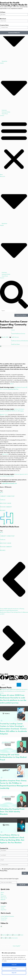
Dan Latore (5, 454)
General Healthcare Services (18, 333)
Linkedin (5, 926)
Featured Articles (6, 112)
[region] (14, 963)
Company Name (4, 25)
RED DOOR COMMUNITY (6, 507)
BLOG (1, 492)
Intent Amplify (16, 946)
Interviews (4, 110)
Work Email (3, 18)
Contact (2, 115)
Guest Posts (5, 113)
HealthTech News (15, 344)
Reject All (14, 972)
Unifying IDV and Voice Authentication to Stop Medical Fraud (13, 757)
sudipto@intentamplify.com (9, 483)
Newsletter (4, 61)
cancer (11, 383)
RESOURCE (2, 510)
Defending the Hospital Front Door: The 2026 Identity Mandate (12, 811)
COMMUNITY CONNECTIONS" (7, 496)
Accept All (14, 964)
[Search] (19, 685)
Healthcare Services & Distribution (19, 340)
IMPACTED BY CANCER (5, 503)
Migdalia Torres (4, 414)
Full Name (2, 12)
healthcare (2, 499)
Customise (14, 968)
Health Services (15, 337)
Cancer (13, 330)
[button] (14, 145)
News (1, 174)
